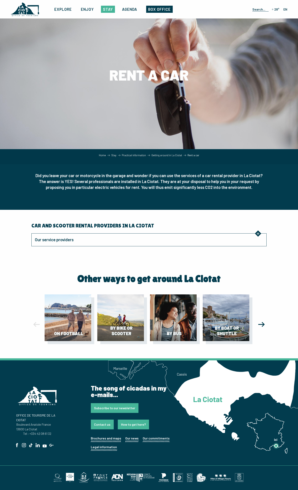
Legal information (104, 447)
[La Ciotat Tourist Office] (25, 9)
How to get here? (133, 424)
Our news (132, 438)
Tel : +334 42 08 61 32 (37, 433)
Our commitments (156, 438)
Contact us (102, 424)
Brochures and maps (106, 438)
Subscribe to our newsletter (114, 408)
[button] (259, 9)
